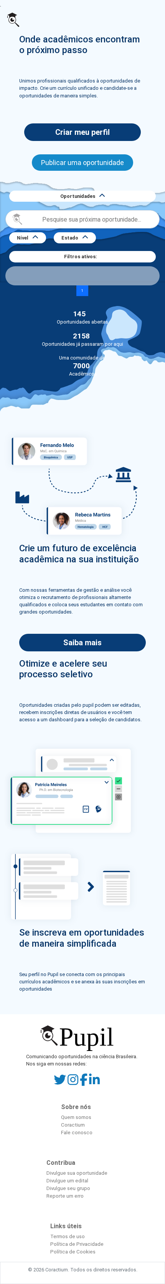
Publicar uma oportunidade (82, 163)
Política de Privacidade (77, 1244)
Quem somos (76, 1117)
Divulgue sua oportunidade (76, 1173)
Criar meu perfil (82, 132)
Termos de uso (67, 1236)
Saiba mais (82, 642)
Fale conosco (76, 1132)
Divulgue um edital (67, 1181)
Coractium (73, 1125)
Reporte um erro (65, 1196)
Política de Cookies (73, 1252)
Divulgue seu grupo (68, 1188)
